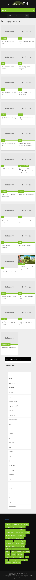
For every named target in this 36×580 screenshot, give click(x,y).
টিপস (10, 456)
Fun (10, 378)
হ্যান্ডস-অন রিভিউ (16, 562)
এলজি (13, 546)
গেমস (20, 38)
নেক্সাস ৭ (13, 552)
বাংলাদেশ (7, 554)
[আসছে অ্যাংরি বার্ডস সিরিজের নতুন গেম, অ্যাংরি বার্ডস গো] (9, 83)
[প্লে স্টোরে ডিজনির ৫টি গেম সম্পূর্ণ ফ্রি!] (9, 108)
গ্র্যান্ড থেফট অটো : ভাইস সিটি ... (26, 245)
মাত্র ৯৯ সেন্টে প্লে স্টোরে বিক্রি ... (9, 271)
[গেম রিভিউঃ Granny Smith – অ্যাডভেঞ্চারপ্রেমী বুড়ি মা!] (26, 259)
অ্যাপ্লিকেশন (12, 415)
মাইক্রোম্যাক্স (20, 554)
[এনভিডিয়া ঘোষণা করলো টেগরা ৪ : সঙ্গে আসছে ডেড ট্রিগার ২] (9, 159)
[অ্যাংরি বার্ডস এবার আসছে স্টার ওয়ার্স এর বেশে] (26, 312)
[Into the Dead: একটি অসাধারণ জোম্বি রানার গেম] (26, 83)
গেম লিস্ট (3, 115)
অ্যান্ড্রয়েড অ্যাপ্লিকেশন (11, 535)
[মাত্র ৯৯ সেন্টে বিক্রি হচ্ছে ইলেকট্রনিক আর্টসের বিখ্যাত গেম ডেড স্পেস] (9, 236)
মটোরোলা (13, 554)
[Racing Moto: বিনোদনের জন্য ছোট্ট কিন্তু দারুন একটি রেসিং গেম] (9, 185)
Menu (4, 10)
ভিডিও (10, 488)
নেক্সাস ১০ (26, 549)
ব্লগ (10, 484)
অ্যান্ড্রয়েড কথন (12, 573)
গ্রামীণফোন (8, 549)
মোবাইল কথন (12, 493)
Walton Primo (17, 524)
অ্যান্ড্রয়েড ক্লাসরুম (13, 401)
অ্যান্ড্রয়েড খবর (21, 527)
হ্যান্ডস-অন (8, 562)
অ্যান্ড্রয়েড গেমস (9, 530)
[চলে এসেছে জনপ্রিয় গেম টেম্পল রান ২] (9, 134)
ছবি (10, 447)
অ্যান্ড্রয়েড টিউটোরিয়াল (19, 530)
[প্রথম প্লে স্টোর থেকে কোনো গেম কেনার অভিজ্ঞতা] (9, 338)
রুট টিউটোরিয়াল (20, 557)
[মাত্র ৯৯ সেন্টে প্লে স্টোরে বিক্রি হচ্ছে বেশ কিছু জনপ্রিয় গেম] (9, 261)
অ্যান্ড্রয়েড (26, 524)
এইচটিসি (22, 543)
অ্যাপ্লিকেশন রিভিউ (6, 344)
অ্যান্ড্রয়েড (27, 532)
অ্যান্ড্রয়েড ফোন (19, 532)
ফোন (10, 479)
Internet (11, 388)
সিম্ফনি (11, 560)
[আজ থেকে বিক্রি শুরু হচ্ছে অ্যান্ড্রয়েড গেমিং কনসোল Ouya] (26, 57)
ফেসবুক (27, 552)
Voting (11, 392)
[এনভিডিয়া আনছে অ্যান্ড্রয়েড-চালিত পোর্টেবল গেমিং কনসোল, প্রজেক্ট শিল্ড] (26, 134)
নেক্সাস (20, 549)
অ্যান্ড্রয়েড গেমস (9, 538)
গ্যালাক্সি (22, 546)
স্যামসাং (16, 560)
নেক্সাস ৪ (7, 552)
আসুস (17, 543)
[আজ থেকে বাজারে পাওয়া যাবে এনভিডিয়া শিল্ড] (9, 57)
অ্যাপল (16, 541)
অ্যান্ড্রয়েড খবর (21, 535)
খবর (20, 64)
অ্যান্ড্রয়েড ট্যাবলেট (10, 532)
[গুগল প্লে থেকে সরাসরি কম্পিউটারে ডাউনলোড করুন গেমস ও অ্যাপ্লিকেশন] (9, 287)
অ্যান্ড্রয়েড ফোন (9, 541)
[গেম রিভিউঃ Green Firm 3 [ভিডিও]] (9, 31)
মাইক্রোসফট (8, 557)
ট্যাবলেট (10, 461)
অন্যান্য (20, 115)
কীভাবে (10, 424)
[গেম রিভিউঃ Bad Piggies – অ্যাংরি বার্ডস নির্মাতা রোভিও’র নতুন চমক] (9, 312)
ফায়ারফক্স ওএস (20, 552)
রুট (9, 497)
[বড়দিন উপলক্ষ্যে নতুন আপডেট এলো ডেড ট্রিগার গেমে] (9, 210)
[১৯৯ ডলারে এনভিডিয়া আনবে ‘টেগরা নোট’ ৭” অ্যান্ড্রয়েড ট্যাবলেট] (26, 31)
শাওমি (27, 557)
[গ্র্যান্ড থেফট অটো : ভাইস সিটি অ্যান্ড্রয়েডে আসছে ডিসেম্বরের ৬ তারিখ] (26, 236)
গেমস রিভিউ (4, 38)
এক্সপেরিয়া (8, 546)
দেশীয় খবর (11, 474)
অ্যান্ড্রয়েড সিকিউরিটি (23, 166)
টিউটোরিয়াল (11, 452)
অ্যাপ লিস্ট (11, 410)
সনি (6, 560)
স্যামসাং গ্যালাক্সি (23, 560)
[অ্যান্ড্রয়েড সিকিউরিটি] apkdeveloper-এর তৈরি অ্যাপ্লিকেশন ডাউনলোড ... (26, 171)
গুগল (18, 546)
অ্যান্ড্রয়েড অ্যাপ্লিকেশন (11, 527)
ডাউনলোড (15, 549)
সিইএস (10, 502)
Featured (12, 374)
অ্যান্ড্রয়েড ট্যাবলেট (19, 538)
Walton (8, 524)
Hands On (12, 383)
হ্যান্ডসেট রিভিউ (12, 507)
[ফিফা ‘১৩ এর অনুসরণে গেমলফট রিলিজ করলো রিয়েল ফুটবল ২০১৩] (26, 287)
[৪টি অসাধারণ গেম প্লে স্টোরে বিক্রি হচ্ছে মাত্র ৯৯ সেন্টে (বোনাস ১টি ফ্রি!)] (26, 185)
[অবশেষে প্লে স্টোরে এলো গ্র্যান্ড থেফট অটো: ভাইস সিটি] (26, 210)
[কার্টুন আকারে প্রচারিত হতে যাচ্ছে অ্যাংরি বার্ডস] (26, 108)
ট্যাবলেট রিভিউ (12, 465)
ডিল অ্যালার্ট (11, 470)
